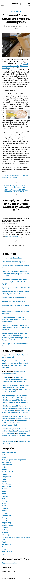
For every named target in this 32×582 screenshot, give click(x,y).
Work (3, 554)
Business (5, 455)
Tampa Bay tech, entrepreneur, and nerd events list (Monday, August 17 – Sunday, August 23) (16, 327)
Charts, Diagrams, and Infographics (14, 460)
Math (3, 498)
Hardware (5, 489)
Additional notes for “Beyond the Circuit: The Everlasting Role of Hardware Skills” (15, 423)
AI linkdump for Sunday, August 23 (13, 262)
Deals (4, 467)
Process (4, 520)
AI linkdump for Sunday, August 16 (13, 301)
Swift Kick (5, 530)
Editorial (4, 474)
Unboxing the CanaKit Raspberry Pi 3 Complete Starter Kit (16, 435)
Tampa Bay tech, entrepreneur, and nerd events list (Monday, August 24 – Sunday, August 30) (16, 274)
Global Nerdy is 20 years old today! (14, 297)
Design (4, 469)
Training (4, 542)
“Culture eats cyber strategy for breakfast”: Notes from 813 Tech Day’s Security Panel (15, 319)
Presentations (6, 515)
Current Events (7, 464)
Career (4, 457)
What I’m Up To (7, 552)
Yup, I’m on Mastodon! (9, 563)
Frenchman (6, 377)
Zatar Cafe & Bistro (8, 441)
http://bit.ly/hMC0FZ (12, 237)
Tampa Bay (5, 535)
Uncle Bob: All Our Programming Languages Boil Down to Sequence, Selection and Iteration (15, 379)
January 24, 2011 (23, 26)
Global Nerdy (16, 3)
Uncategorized (16, 11)
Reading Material (7, 525)
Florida (4, 479)
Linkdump (5, 496)
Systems (5, 532)
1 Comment (17, 29)
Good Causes (6, 486)
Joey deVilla (11, 26)
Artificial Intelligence (9, 452)
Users (4, 547)
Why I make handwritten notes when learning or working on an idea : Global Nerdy (15, 363)
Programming (6, 523)
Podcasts (5, 513)
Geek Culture (6, 484)
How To (4, 491)
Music (4, 506)
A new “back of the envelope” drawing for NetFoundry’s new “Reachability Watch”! (15, 282)
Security (5, 527)
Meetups (5, 501)
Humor (4, 493)
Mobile (4, 503)
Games (4, 481)
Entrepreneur (6, 477)
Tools (3, 539)
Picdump (5, 508)
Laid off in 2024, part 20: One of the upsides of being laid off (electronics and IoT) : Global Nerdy (16, 408)
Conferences (6, 462)
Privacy (4, 518)
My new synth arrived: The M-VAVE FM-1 (16, 288)
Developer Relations (9, 472)
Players (4, 510)
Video (4, 549)
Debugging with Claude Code (12, 258)
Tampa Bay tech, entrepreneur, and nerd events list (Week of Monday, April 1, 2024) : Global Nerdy (15, 387)
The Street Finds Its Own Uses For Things (16, 537)
